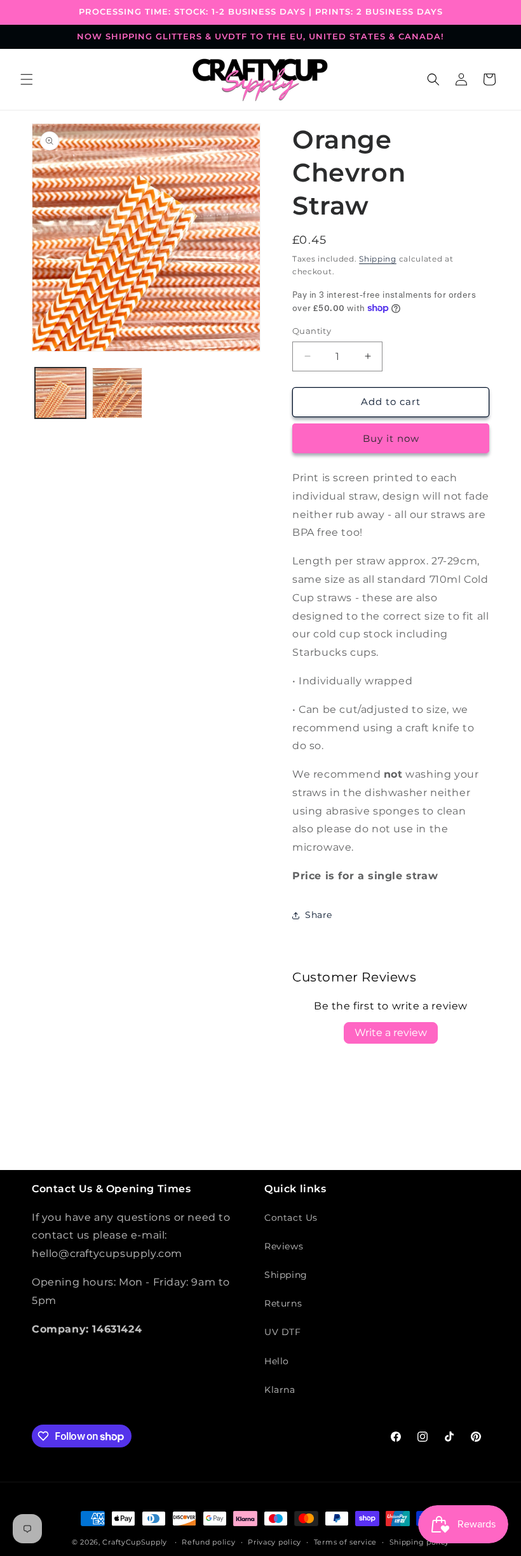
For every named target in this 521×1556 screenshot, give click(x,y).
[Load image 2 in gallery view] (117, 393)
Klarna (279, 1389)
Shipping (377, 258)
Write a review (391, 1033)
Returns (283, 1303)
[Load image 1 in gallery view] (60, 393)
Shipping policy (419, 1542)
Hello (276, 1361)
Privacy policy (274, 1542)
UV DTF (282, 1332)
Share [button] (318, 915)
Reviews (283, 1246)
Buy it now (391, 438)
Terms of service (345, 1542)
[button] (27, 79)
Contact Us (291, 1217)
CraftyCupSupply (134, 1542)
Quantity (311, 331)
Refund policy (208, 1542)
